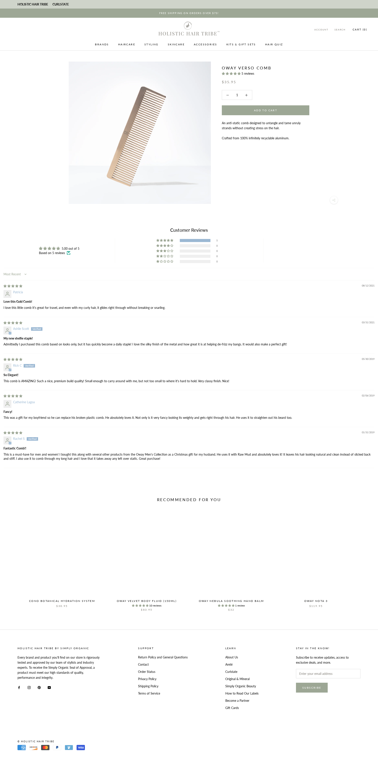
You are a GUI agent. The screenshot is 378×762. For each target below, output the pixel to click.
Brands (102, 44)
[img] (13, 286)
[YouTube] (49, 687)
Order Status (146, 672)
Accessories (205, 44)
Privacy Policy (147, 679)
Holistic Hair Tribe (33, 4)
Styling (151, 44)
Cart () (360, 29)
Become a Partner (237, 700)
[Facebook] (19, 687)
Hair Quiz (274, 44)
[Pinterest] (39, 687)
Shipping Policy (148, 686)
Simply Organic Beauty (240, 686)
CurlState (60, 4)
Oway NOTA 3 (316, 601)
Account (321, 29)
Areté (229, 664)
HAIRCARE (126, 44)
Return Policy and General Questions (163, 657)
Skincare (176, 44)
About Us (231, 657)
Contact (143, 664)
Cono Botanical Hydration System (62, 601)
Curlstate (231, 672)
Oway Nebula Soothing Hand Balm (231, 601)
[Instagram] (29, 687)
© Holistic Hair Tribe (36, 741)
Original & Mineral (237, 679)
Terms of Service (149, 693)
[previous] (14, 560)
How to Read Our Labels (242, 693)
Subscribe (311, 687)
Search (340, 29)
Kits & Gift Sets (241, 44)
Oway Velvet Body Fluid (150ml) (147, 601)
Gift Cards (232, 708)
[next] (364, 560)
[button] (232, 73)
